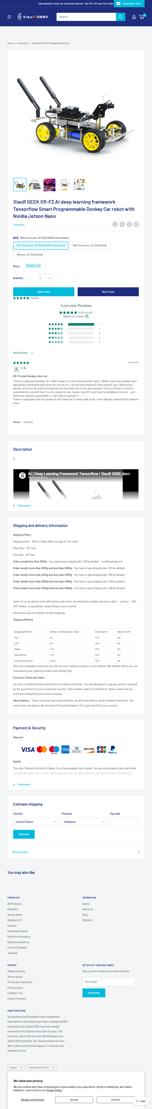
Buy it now (108, 291)
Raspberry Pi (14, 920)
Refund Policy (20, 852)
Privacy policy (15, 987)
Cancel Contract (16, 998)
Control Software (17, 947)
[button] (21, 298)
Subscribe (94, 992)
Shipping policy (16, 971)
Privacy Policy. (54, 1090)
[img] (21, 362)
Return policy (15, 976)
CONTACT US (14, 993)
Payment (87, 920)
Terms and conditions (19, 982)
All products (23, 43)
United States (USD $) (39, 1067)
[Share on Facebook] (115, 224)
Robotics (12, 909)
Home (10, 43)
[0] (141, 17)
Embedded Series (17, 931)
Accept (74, 1099)
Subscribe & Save (132, 3)
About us (87, 909)
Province (67, 813)
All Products (14, 903)
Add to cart (43, 291)
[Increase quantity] (50, 278)
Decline (115, 1099)
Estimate (24, 834)
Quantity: (18, 278)
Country (17, 813)
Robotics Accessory (18, 936)
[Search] (120, 17)
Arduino (12, 925)
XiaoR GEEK (19, 224)
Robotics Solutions (18, 942)
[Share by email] (136, 224)
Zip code (115, 813)
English (12, 1067)
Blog (85, 914)
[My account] (134, 17)
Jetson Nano (14, 914)
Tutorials (12, 953)
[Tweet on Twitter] (129, 224)
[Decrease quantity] (30, 278)
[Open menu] (9, 16)
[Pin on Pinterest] (122, 224)
